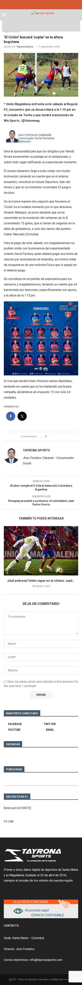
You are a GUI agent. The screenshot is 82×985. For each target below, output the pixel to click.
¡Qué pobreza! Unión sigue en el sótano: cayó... (41, 580)
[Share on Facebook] (53, 436)
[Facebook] (37, 4)
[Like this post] (48, 436)
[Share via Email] (61, 436)
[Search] (78, 26)
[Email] (45, 4)
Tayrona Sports (24, 46)
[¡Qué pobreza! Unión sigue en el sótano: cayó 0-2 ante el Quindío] (41, 550)
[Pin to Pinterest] (58, 436)
